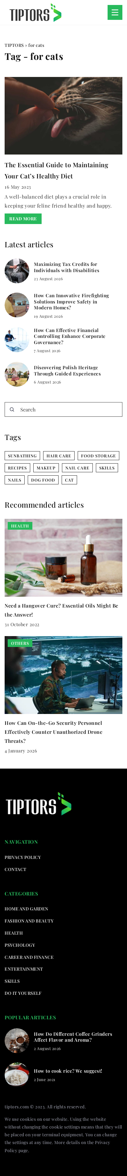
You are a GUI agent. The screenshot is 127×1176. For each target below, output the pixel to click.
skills (107, 467)
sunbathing (22, 455)
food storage (98, 455)
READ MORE (23, 219)
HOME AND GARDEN (26, 909)
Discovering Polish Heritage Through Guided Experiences (67, 371)
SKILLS (12, 981)
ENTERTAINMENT (24, 969)
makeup (46, 467)
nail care (77, 467)
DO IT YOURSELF (23, 993)
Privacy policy (23, 857)
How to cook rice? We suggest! (68, 1071)
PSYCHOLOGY (20, 945)
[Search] (12, 409)
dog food (43, 480)
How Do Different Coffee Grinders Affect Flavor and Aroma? (73, 1037)
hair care (59, 455)
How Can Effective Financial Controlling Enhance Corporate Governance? (70, 336)
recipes (17, 467)
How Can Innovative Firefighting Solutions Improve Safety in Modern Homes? (71, 302)
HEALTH (14, 933)
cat (69, 480)
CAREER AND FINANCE (29, 957)
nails (14, 480)
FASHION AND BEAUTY (29, 921)
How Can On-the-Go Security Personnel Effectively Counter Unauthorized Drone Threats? (53, 732)
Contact (16, 869)
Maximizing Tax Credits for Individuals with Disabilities (67, 267)
